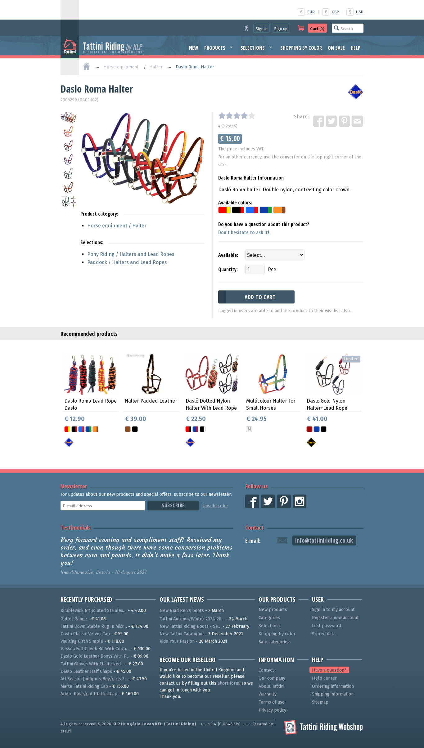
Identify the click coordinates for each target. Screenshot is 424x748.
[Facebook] (319, 121)
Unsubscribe (215, 506)
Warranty (268, 694)
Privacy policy (272, 710)
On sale (336, 47)
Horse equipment (121, 67)
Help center (324, 678)
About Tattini (271, 686)
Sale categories (274, 642)
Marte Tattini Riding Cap (84, 686)
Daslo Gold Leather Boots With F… (95, 656)
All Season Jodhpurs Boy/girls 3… (94, 679)
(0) (317, 28)
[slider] (236, 115)
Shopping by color (301, 47)
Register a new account (335, 617)
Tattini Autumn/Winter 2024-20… (192, 619)
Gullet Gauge (74, 619)
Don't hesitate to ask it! (243, 232)
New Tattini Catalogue (182, 633)
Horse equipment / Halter (117, 226)
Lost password (326, 625)
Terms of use (272, 702)
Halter (156, 67)
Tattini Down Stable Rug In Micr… (94, 626)
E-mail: (252, 540)
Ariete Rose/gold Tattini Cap (89, 693)
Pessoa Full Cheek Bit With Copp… (95, 648)
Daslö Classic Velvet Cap (85, 633)
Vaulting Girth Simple (82, 641)
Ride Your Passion (177, 641)
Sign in (261, 28)
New (193, 47)
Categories (269, 617)
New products (273, 609)
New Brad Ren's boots (182, 610)
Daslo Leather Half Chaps (86, 671)
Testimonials (76, 527)
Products (214, 47)
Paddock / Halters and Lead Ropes (127, 262)
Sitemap (320, 702)
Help (355, 47)
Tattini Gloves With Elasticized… (92, 664)
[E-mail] (357, 121)
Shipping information (333, 694)
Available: (228, 255)
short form (228, 683)
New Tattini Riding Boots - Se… (190, 626)
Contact (254, 527)
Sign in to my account (333, 609)
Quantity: (228, 269)
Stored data (324, 633)
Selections (253, 47)
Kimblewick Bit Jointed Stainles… (94, 610)
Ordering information (333, 686)
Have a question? (329, 670)
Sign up (280, 28)
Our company (272, 678)
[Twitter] (332, 121)
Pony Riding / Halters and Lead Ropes (130, 254)
